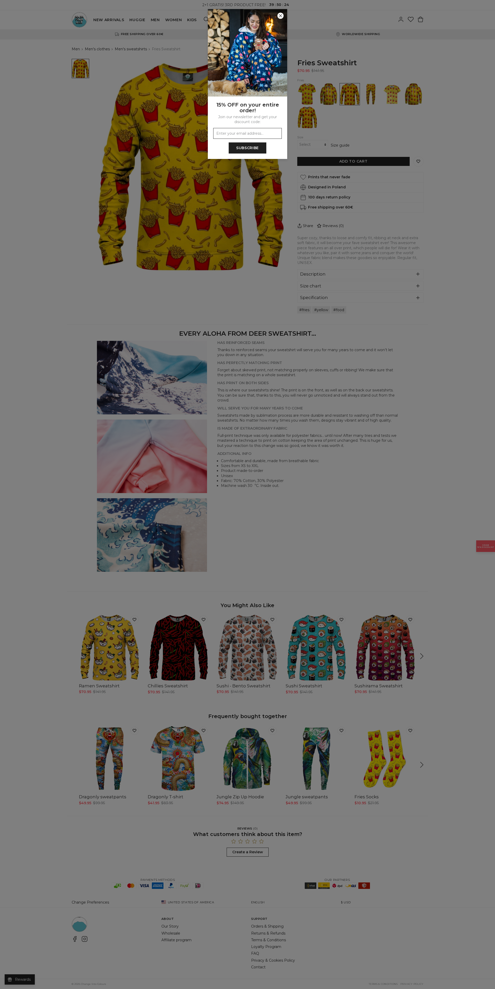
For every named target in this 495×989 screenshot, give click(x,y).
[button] (247, 494)
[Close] (280, 16)
